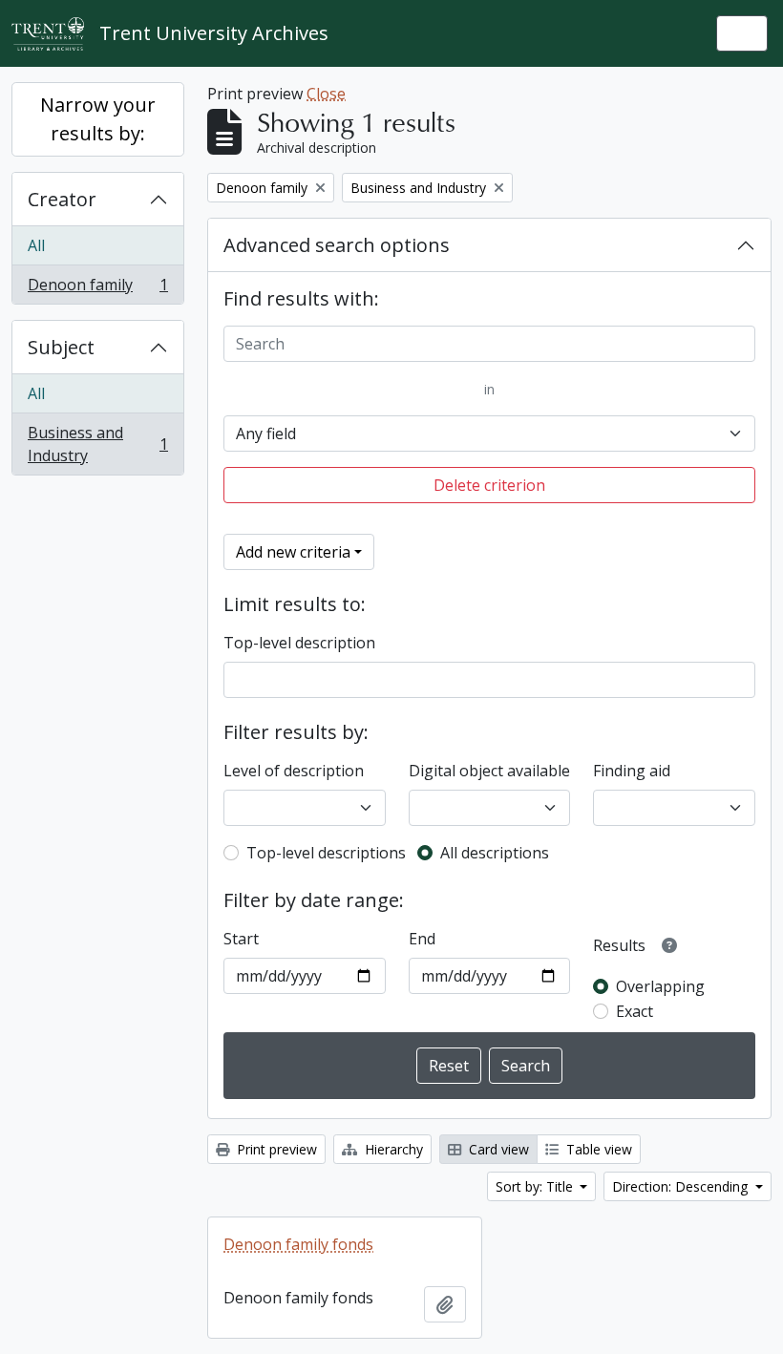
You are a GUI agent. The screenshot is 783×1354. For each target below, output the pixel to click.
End (422, 938)
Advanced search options (336, 245)
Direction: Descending (681, 1186)
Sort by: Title (536, 1186)
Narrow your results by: (98, 119)
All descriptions (494, 852)
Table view (597, 1149)
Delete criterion (489, 485)
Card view (497, 1149)
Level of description (293, 770)
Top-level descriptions (326, 852)
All (36, 245)
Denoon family (97, 289)
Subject (61, 347)
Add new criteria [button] (293, 551)
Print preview (275, 1149)
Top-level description (299, 642)
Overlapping (660, 986)
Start (241, 938)
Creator (62, 199)
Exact (634, 1011)
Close (326, 93)
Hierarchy (392, 1149)
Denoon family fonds (298, 1244)
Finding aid (631, 770)
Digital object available (489, 770)
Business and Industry (97, 444)
